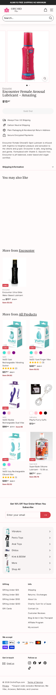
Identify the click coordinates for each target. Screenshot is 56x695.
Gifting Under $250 (11, 604)
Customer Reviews (36, 613)
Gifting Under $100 (11, 599)
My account (33, 627)
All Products (28, 314)
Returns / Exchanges (37, 594)
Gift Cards (7, 608)
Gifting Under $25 (10, 590)
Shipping (32, 590)
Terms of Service (35, 682)
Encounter (7, 88)
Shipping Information (13, 167)
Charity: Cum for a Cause (39, 604)
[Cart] (45, 10)
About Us (32, 599)
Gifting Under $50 (10, 594)
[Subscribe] (45, 515)
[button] (8, 368)
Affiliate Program (35, 622)
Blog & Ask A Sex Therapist (40, 618)
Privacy (5, 686)
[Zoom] (44, 78)
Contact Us (33, 608)
